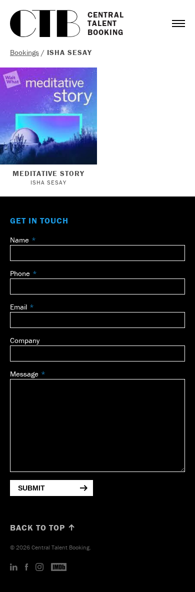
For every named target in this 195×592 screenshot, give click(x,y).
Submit (31, 488)
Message (24, 373)
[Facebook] (26, 568)
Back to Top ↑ (43, 527)
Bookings (24, 52)
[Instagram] (40, 567)
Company (25, 340)
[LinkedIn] (14, 568)
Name (19, 239)
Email (18, 307)
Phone (20, 273)
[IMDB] (59, 567)
